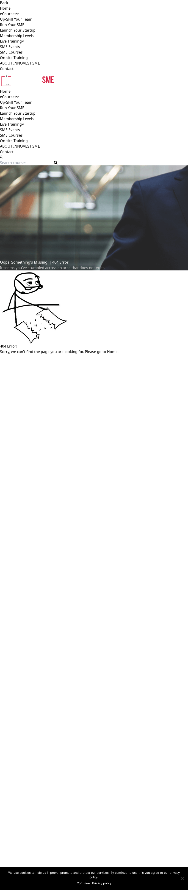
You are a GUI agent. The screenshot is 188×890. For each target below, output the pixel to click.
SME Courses (11, 52)
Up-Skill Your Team (16, 19)
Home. (113, 351)
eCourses (8, 13)
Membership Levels (17, 35)
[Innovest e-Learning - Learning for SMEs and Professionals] (94, 80)
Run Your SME (12, 24)
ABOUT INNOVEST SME (20, 63)
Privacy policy (101, 883)
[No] (182, 878)
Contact (7, 68)
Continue (83, 883)
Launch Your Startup (18, 30)
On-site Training (14, 57)
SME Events (10, 46)
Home (5, 8)
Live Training (11, 41)
